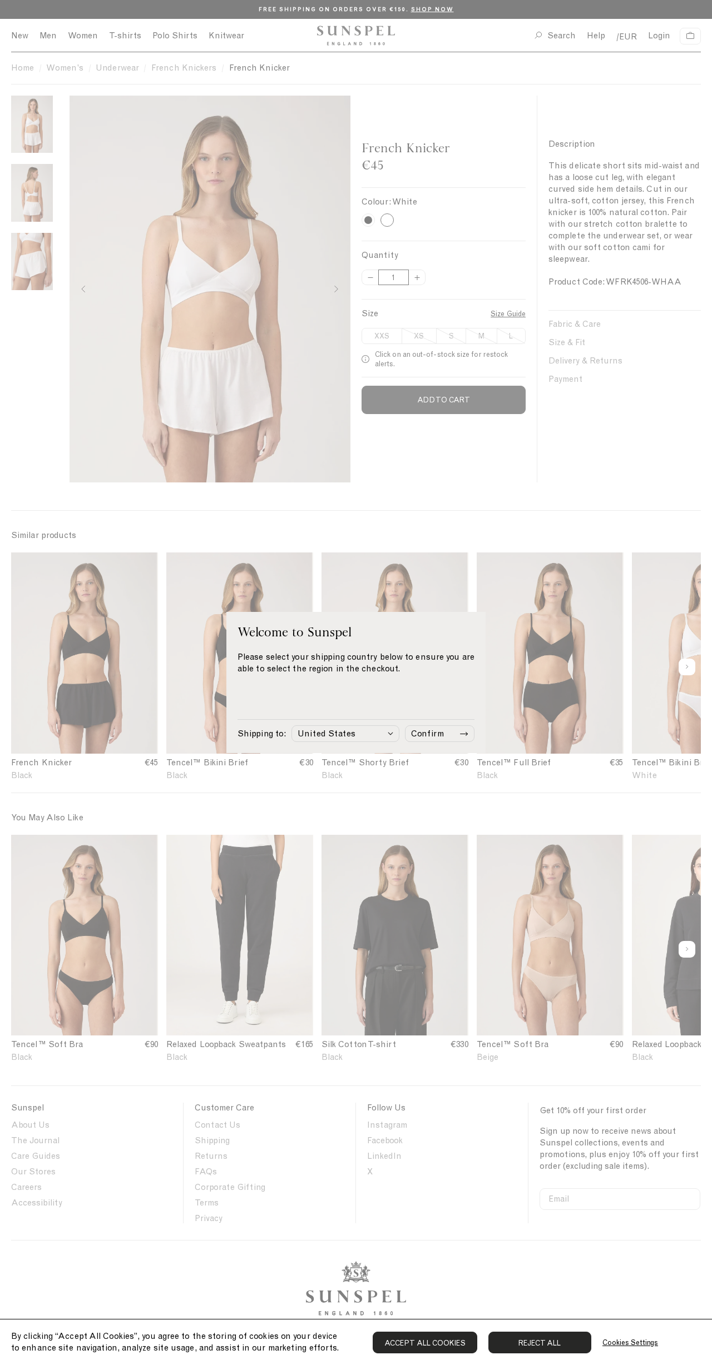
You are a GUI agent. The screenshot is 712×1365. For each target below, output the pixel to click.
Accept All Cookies (425, 1343)
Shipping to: (262, 734)
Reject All (539, 1343)
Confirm (427, 734)
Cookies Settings (630, 1342)
